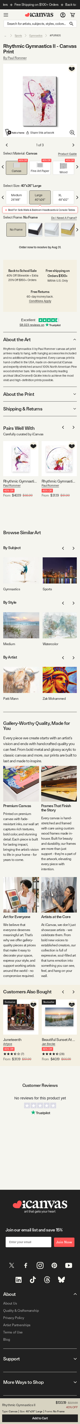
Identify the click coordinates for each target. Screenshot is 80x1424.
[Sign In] (62, 14)
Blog (6, 1339)
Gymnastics (35, 35)
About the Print (18, 394)
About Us (10, 1303)
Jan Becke (48, 1044)
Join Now (64, 1242)
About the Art (17, 339)
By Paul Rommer (14, 58)
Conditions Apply (40, 301)
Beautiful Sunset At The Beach (59, 1039)
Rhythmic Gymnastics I (59, 481)
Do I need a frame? (64, 218)
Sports (18, 35)
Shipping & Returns (22, 409)
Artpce (7, 1044)
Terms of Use (13, 1332)
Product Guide (67, 154)
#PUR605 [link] (55, 35)
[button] (16, 168)
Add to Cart (40, 1418)
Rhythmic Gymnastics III (20, 481)
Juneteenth (12, 1039)
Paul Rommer (11, 485)
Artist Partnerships (17, 1325)
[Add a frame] (15, 132)
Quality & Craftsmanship (21, 1311)
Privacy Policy (13, 1318)
